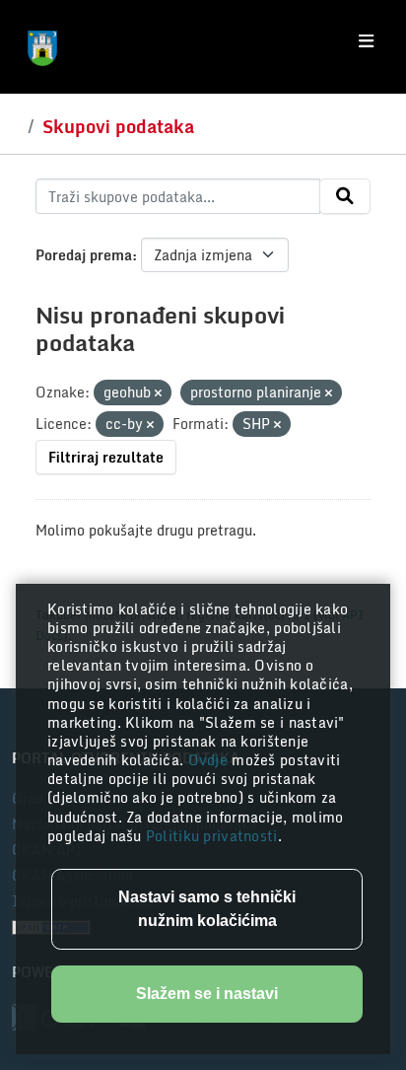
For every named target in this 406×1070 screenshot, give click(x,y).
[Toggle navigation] (366, 41)
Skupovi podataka (118, 126)
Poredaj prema (83, 255)
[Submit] (345, 196)
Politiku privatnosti (212, 835)
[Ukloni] (158, 393)
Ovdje (210, 760)
